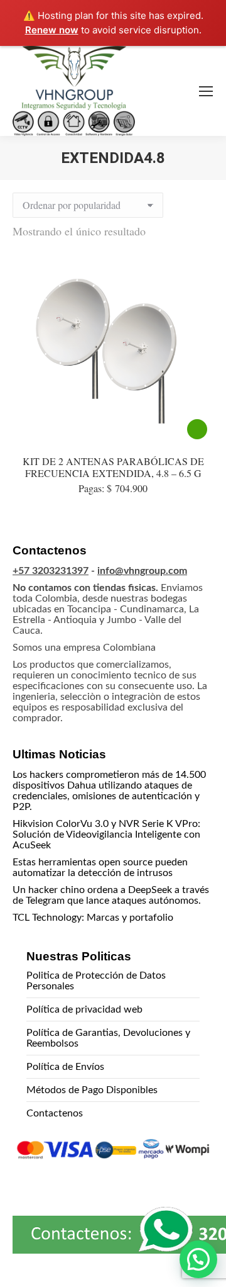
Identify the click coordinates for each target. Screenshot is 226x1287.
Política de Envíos (65, 1067)
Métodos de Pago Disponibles (92, 1090)
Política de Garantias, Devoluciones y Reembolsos (108, 1038)
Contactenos (54, 1113)
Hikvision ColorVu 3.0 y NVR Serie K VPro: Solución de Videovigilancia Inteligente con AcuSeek (106, 834)
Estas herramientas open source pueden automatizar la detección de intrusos (100, 867)
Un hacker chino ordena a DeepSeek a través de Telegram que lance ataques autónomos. (111, 895)
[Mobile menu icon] (205, 91)
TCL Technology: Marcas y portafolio (93, 918)
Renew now (51, 30)
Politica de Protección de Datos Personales (96, 980)
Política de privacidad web (84, 1009)
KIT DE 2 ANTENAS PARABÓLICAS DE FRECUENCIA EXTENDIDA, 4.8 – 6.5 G (113, 467)
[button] (198, 1259)
